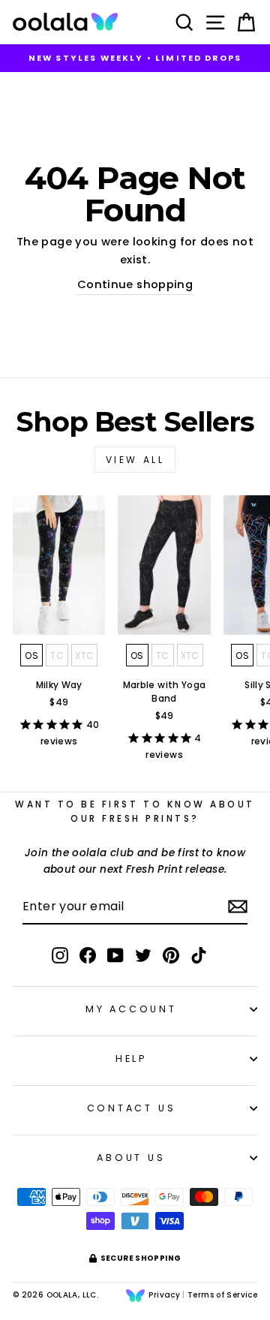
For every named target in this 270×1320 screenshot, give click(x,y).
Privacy (164, 1294)
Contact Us (131, 1108)
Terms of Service (222, 1294)
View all (135, 459)
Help (131, 1058)
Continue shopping (135, 284)
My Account (131, 1009)
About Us (131, 1157)
